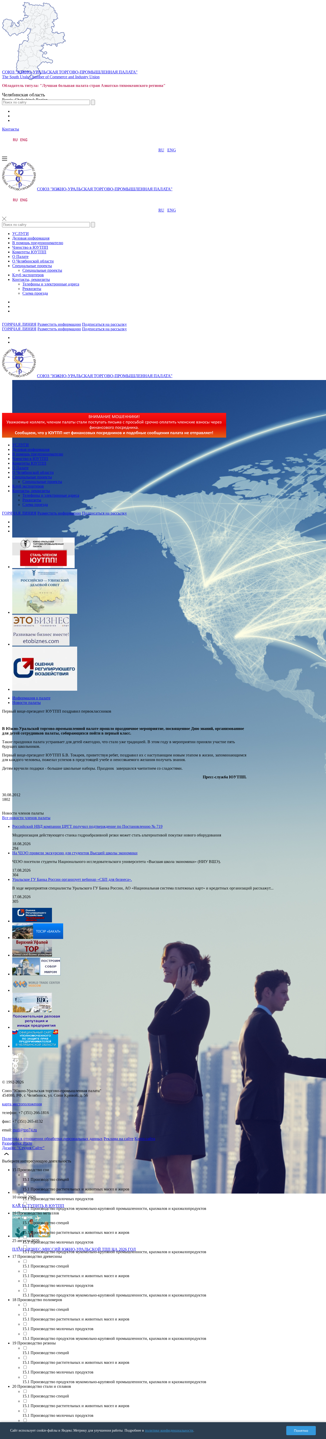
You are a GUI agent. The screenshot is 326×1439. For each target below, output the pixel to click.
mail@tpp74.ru (25, 1130)
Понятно (301, 1431)
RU (161, 150)
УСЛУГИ (20, 233)
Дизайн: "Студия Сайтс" (23, 1148)
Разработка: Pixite (17, 1143)
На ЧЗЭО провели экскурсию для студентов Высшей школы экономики (75, 853)
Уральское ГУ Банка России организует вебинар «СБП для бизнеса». (72, 879)
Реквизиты (31, 288)
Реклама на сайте (118, 1138)
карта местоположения (22, 1104)
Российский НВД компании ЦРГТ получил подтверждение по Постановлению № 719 (87, 826)
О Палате (20, 256)
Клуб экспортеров (28, 275)
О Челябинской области (33, 261)
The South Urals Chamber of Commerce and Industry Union (51, 77)
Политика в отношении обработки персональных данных (52, 1138)
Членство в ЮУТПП (30, 247)
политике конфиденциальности (169, 1430)
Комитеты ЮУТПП (29, 252)
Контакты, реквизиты (31, 279)
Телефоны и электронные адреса (50, 284)
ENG (171, 150)
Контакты (10, 129)
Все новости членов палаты (26, 818)
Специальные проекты (32, 266)
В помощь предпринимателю (37, 243)
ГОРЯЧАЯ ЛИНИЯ (19, 324)
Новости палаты (26, 702)
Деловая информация (30, 238)
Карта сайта (144, 1138)
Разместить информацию (59, 324)
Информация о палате (31, 698)
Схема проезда (35, 293)
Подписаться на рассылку (104, 324)
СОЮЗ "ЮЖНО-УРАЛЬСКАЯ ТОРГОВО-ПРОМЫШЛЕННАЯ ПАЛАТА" (70, 72)
